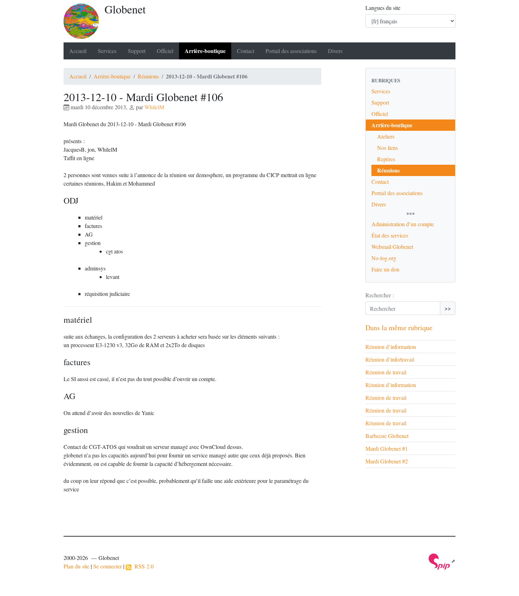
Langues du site (382, 7)
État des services (389, 235)
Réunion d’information (390, 346)
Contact (245, 50)
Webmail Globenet (392, 246)
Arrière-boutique (205, 51)
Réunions (148, 76)
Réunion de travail (385, 372)
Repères (386, 159)
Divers (335, 50)
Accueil (77, 50)
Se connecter (107, 566)
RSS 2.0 (142, 566)
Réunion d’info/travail (389, 359)
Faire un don (385, 269)
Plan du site (76, 566)
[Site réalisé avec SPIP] (442, 560)
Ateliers (385, 136)
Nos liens (387, 147)
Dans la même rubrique (398, 327)
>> (448, 308)
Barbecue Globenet (386, 435)
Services (107, 50)
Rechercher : (379, 295)
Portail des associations (291, 50)
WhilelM (154, 107)
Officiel (165, 50)
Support (136, 50)
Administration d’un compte (402, 224)
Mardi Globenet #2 (386, 461)
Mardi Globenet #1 (386, 448)
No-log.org (383, 258)
